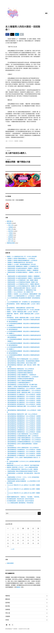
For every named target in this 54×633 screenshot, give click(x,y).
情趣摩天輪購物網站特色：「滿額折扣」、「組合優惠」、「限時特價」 (23, 497)
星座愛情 (10, 237)
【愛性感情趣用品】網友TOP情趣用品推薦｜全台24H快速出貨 (22, 359)
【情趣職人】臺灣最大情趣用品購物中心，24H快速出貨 (21, 258)
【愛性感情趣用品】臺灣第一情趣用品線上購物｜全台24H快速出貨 (24, 392)
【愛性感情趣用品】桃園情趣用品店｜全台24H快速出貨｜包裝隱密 (24, 420)
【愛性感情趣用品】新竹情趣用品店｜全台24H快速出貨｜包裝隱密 (24, 398)
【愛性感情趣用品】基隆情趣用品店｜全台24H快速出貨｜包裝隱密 (24, 416)
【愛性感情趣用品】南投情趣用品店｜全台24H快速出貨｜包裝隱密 (24, 426)
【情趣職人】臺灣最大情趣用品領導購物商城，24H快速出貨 (22, 260)
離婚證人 (19, 587)
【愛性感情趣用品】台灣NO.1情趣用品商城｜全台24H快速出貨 (23, 447)
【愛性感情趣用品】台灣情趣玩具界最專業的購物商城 (20, 378)
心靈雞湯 (10, 235)
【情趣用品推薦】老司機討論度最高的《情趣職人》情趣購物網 (22, 270)
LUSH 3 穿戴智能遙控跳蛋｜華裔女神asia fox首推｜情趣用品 (22, 469)
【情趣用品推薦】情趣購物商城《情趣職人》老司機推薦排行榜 (22, 266)
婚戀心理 (10, 229)
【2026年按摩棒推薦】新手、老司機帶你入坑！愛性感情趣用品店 (23, 302)
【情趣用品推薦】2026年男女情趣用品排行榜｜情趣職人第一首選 (23, 286)
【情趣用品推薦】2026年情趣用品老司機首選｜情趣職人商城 (22, 282)
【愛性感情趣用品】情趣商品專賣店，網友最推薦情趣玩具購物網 (23, 361)
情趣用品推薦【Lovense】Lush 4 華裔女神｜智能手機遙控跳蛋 (23, 465)
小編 (6, 141)
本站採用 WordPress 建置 (23, 628)
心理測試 (10, 233)
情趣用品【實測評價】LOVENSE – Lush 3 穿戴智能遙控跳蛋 (22, 467)
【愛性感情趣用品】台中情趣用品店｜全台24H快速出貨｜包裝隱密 (24, 455)
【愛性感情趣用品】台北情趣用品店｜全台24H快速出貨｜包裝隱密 (24, 453)
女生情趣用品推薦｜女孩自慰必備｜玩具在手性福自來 (20, 501)
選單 (46, 13)
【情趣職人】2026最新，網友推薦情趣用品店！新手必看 (21, 264)
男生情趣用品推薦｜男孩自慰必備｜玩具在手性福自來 (20, 499)
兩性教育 (16, 141)
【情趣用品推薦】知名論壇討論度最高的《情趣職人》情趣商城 (22, 268)
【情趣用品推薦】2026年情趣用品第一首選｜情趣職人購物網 (22, 280)
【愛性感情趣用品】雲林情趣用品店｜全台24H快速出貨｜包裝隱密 (24, 404)
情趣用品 (7, 595)
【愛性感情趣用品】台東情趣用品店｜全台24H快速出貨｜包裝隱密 (24, 451)
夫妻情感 (21, 141)
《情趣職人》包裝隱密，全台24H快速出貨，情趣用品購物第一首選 (24, 294)
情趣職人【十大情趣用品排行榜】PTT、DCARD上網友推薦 (22, 256)
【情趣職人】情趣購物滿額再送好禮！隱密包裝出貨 (20, 262)
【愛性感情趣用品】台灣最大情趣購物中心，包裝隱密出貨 (21, 374)
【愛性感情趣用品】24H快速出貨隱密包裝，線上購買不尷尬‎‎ (22, 384)
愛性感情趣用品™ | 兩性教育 (11, 628)
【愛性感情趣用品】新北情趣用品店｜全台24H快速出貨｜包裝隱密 (24, 400)
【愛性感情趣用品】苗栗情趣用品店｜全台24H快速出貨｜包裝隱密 (24, 422)
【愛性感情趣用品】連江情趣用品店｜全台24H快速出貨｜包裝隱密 (24, 402)
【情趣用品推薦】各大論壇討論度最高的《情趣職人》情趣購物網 (23, 276)
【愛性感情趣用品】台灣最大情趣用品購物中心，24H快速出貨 (22, 376)
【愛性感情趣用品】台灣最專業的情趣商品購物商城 (20, 370)
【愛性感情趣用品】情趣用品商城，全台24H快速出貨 (20, 369)
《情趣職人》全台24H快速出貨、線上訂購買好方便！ (20, 292)
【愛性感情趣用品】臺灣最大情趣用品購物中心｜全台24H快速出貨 (24, 390)
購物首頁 (7, 599)
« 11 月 (12, 549)
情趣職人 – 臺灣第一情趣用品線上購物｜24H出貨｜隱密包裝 (22, 311)
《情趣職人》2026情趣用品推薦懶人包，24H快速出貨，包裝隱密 (23, 296)
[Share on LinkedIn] (17, 34)
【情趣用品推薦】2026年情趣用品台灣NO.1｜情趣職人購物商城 (23, 284)
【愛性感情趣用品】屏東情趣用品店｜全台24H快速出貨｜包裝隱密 (24, 424)
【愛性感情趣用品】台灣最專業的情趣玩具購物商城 (20, 372)
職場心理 (10, 239)
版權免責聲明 (10, 563)
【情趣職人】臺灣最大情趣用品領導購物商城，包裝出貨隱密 (22, 386)
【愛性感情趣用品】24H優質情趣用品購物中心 (19, 382)
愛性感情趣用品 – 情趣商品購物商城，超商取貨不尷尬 (20, 307)
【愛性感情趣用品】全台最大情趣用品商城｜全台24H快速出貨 (22, 434)
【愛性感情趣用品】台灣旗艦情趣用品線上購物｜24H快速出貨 (22, 435)
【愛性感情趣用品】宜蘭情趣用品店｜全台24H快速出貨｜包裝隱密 (24, 432)
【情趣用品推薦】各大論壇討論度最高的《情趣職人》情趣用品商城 (24, 278)
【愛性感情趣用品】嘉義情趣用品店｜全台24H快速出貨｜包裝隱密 (24, 396)
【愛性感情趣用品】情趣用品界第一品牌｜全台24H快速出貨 (22, 414)
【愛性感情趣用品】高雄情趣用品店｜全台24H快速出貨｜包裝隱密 (24, 418)
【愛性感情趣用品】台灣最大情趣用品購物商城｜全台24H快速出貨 (24, 437)
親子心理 (10, 241)
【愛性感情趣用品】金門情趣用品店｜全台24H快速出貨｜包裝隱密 (24, 428)
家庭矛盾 (10, 231)
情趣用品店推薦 (11, 243)
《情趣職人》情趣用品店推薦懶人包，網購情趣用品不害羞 (21, 290)
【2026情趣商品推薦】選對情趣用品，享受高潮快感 (20, 502)
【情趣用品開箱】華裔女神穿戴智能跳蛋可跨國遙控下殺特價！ (22, 471)
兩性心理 (10, 225)
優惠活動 (9, 221)
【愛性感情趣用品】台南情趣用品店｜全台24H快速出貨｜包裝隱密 (24, 449)
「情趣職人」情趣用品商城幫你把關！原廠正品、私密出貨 (21, 288)
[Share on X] (12, 34)
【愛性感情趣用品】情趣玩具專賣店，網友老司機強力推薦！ (22, 363)
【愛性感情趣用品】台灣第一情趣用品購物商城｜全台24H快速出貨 (24, 439)
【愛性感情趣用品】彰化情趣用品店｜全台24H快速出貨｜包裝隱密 (24, 394)
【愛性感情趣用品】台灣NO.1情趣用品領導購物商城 (20, 380)
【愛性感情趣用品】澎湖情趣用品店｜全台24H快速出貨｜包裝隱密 (24, 388)
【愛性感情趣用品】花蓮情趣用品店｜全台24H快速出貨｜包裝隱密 (24, 430)
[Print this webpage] (22, 34)
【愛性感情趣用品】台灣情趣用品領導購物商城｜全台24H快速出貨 (24, 441)
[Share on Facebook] (7, 34)
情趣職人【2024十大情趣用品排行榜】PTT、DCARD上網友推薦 (23, 309)
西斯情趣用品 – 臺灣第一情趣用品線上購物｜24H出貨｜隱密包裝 (23, 317)
